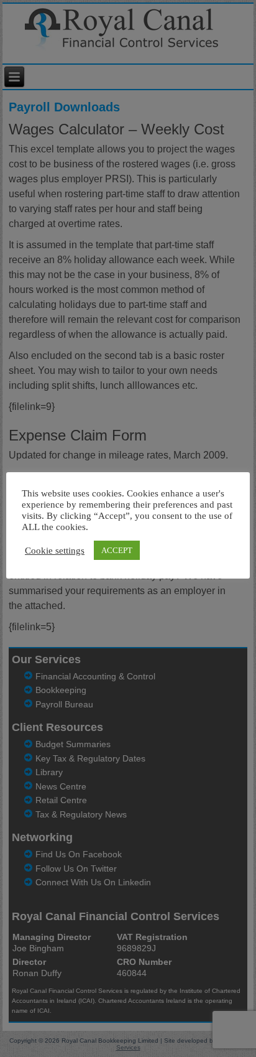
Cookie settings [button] (55, 551)
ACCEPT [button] (116, 550)
